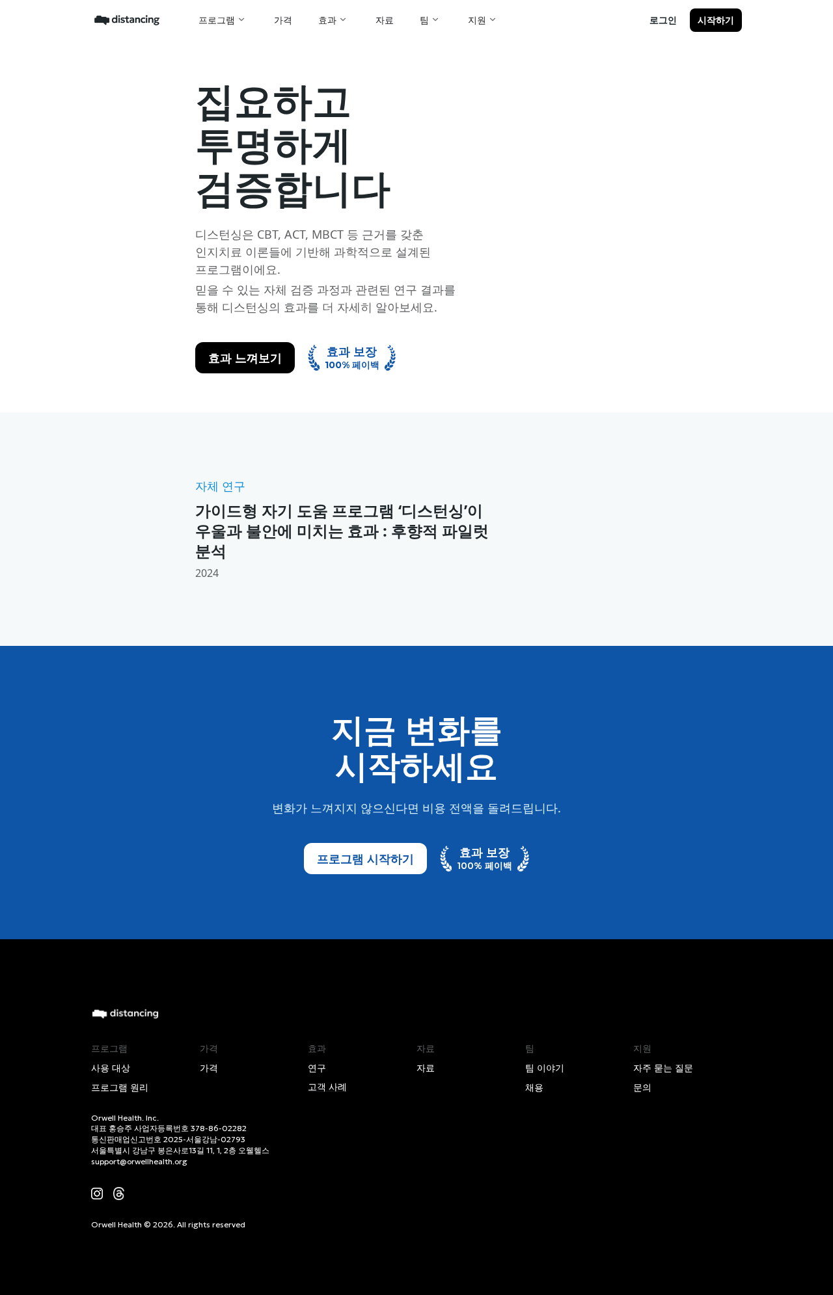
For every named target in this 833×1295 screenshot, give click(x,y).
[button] (223, 20)
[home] (127, 19)
